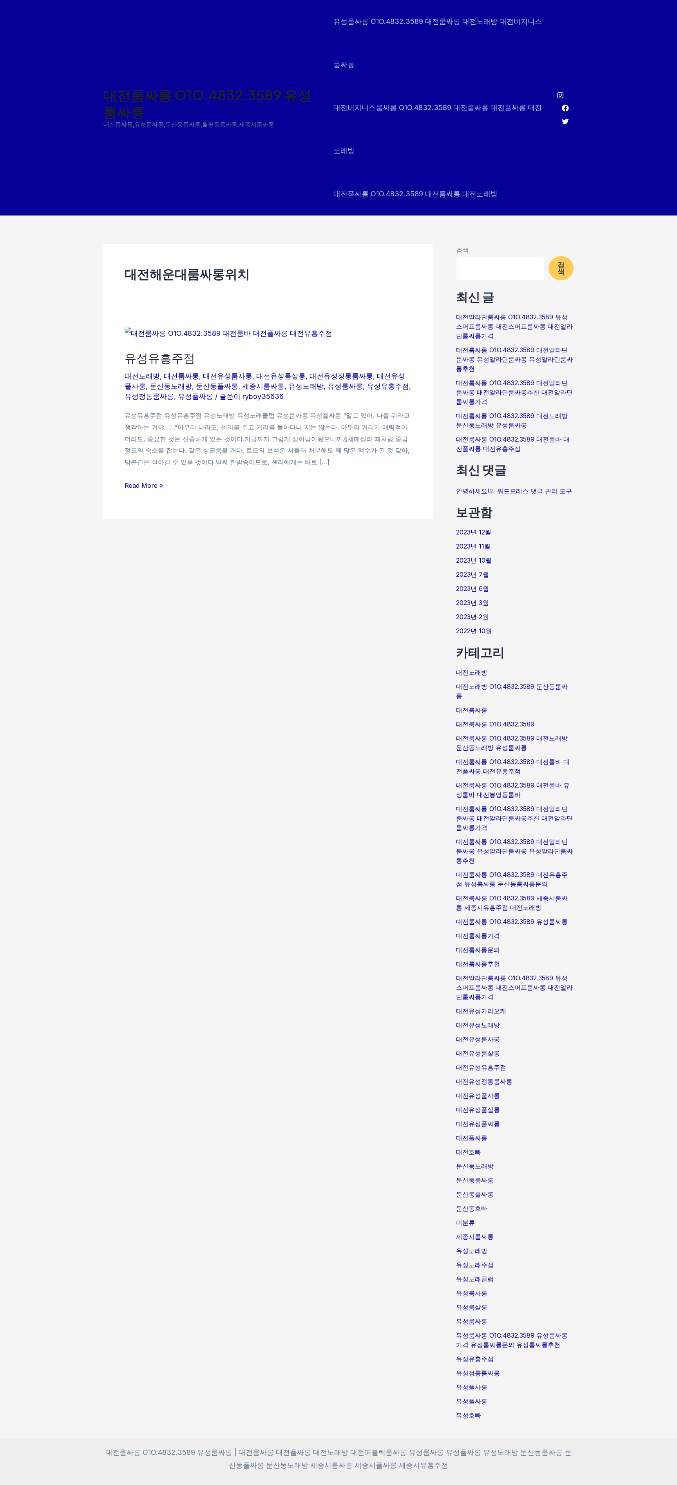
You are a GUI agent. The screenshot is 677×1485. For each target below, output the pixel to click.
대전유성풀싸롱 (478, 1124)
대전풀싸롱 (471, 1138)
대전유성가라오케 (481, 1011)
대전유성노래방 (478, 1025)
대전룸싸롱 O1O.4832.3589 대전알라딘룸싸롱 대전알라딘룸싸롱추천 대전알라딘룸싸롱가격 (514, 392)
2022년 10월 (474, 631)
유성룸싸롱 (345, 386)
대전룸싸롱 (181, 376)
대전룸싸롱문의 (478, 950)
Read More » (144, 484)
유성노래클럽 (475, 1279)
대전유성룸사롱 (227, 376)
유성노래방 (306, 386)
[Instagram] (560, 95)
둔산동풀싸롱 (217, 386)
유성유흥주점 (160, 357)
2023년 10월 (474, 560)
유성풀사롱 (471, 1387)
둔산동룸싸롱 (475, 1180)
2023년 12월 (473, 532)
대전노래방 (142, 376)
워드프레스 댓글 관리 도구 (534, 491)
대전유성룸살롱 (281, 376)
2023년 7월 (472, 574)
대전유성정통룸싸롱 (341, 376)
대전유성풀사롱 (478, 1095)
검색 (462, 250)
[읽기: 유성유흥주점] (228, 333)
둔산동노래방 (171, 386)
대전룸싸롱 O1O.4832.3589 (495, 724)
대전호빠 (468, 1152)
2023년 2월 (472, 617)
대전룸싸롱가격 (478, 936)
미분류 (465, 1222)
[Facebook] (565, 108)
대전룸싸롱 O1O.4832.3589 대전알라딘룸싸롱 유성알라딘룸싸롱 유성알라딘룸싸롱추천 (514, 359)
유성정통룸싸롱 (149, 396)
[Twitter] (565, 121)
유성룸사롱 (471, 1293)
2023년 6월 (472, 588)
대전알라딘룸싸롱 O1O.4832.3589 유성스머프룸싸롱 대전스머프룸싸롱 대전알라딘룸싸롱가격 (514, 326)
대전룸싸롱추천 (478, 964)
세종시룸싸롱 (263, 386)
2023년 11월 (473, 546)
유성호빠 (468, 1415)
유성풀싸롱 (195, 396)
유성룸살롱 (471, 1307)
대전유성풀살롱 (478, 1110)
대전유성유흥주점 (481, 1067)
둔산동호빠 (471, 1208)
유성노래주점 (475, 1265)
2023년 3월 (472, 603)
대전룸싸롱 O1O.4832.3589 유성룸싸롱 (207, 103)
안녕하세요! (472, 491)
